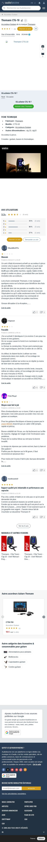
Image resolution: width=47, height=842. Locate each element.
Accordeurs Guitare (23, 127)
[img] (7, 29)
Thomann (31, 24)
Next (43, 617)
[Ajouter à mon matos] (25, 20)
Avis (18, 34)
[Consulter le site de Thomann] (21, 20)
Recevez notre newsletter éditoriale (16, 783)
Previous (2, 616)
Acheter (25, 34)
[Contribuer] (36, 29)
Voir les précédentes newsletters (14, 794)
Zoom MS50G (7, 424)
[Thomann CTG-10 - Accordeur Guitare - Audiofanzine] (10, 3)
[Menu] (43, 8)
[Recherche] (4, 8)
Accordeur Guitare (8, 24)
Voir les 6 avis (24, 526)
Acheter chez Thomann (23, 106)
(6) (15, 29)
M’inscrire (31, 788)
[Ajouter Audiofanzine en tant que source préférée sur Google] (13, 732)
